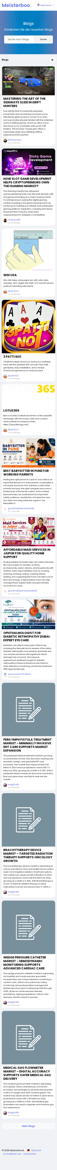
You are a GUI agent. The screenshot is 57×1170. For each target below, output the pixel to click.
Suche (43, 39)
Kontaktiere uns (12, 1153)
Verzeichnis (29, 1153)
